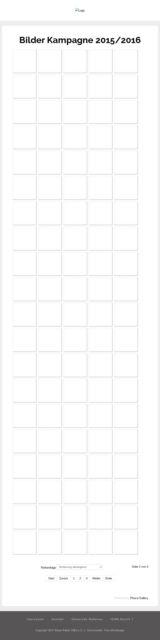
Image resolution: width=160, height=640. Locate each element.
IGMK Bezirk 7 (122, 619)
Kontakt (58, 619)
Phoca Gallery (139, 598)
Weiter (96, 578)
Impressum (35, 619)
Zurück (63, 578)
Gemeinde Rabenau (87, 619)
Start (51, 578)
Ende (108, 578)
